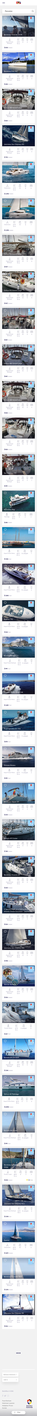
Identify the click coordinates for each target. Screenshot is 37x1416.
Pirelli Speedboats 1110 (12, 729)
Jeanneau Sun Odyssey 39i (14, 1313)
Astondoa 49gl (9, 510)
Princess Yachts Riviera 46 (13, 692)
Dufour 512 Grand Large (13, 254)
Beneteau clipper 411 (11, 802)
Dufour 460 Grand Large (13, 108)
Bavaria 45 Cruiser (10, 838)
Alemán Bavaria (10, 984)
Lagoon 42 (8, 181)
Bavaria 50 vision (10, 656)
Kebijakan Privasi (7, 1405)
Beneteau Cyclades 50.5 (13, 1277)
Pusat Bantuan (6, 1401)
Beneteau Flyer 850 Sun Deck (15, 1021)
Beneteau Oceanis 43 (12, 875)
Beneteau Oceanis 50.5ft (13, 35)
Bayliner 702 (8, 619)
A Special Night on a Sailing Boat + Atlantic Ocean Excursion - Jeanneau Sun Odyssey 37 (17, 911)
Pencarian (8, 11)
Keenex (6, 1240)
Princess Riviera (9, 765)
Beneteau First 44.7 (11, 71)
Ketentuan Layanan (8, 1403)
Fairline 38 (7, 583)
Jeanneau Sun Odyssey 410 (14, 144)
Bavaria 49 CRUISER (11, 1058)
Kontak (4, 1408)
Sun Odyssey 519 (10, 473)
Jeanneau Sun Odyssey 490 (14, 948)
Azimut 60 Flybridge (11, 1094)
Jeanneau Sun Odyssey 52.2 (14, 1204)
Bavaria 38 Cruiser (10, 1131)
